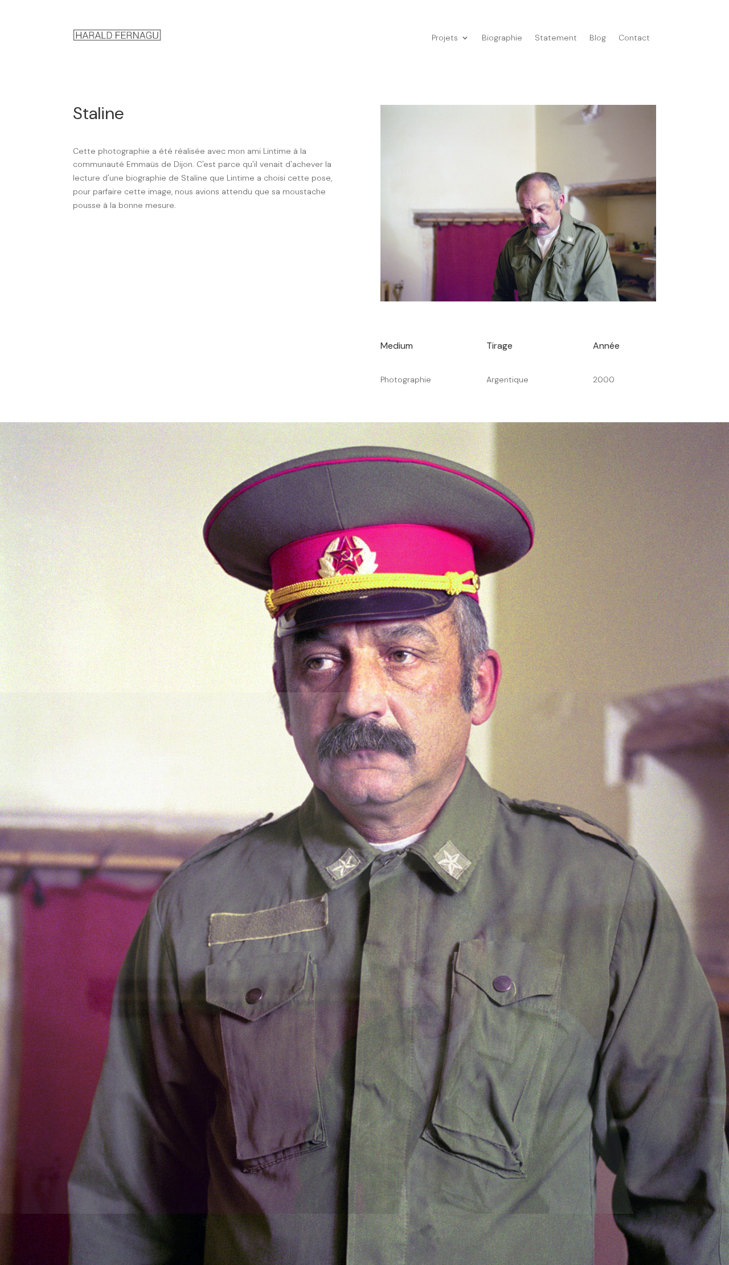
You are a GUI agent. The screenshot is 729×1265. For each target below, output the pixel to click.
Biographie (502, 38)
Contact (634, 38)
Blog (597, 38)
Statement (556, 38)
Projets (445, 38)
